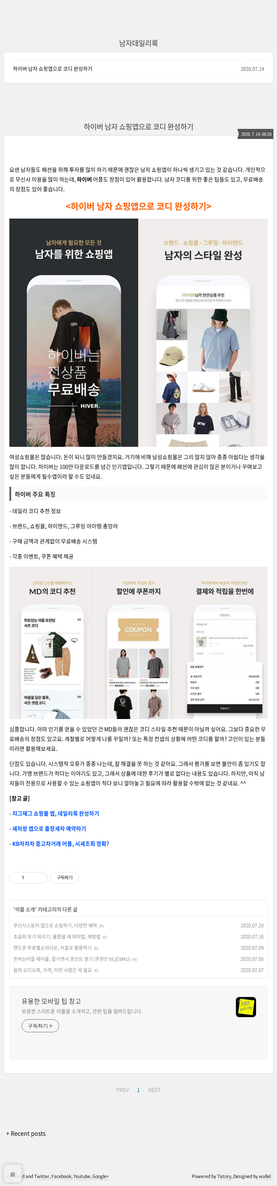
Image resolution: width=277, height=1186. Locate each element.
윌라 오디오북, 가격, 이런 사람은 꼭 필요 (52, 969)
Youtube (82, 1176)
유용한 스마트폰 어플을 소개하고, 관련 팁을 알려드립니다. (82, 1011)
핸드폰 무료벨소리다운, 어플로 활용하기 (52, 947)
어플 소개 (25, 909)
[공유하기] (30, 877)
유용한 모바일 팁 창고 (51, 1001)
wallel (265, 1176)
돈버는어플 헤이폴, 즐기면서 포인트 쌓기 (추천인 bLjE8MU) (71, 958)
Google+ (100, 1176)
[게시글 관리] (39, 877)
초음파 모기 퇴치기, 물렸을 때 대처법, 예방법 (57, 936)
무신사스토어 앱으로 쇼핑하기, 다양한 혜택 (55, 925)
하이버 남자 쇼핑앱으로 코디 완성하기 (52, 68)
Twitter (41, 1176)
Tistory (224, 1176)
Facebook (61, 1176)
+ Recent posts (25, 1133)
